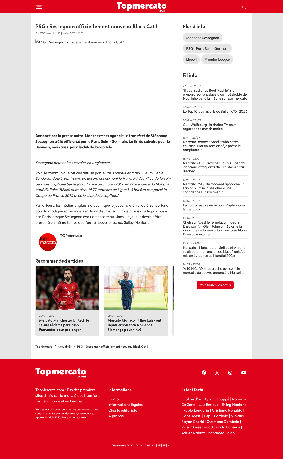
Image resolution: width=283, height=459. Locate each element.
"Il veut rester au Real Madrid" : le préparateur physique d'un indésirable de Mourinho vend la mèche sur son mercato (215, 94)
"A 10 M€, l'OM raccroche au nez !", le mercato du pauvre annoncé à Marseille (214, 270)
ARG (147, 445)
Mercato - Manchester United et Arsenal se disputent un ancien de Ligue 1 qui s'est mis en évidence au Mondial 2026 (215, 251)
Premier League (217, 59)
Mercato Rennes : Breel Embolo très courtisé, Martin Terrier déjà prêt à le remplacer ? (212, 146)
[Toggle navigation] (38, 6)
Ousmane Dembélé (223, 421)
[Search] (244, 7)
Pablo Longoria (196, 410)
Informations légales (125, 404)
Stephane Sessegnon (202, 37)
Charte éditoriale (122, 410)
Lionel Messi (191, 415)
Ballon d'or (192, 399)
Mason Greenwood (197, 427)
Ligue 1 (191, 59)
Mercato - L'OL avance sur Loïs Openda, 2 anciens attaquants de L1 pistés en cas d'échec (214, 167)
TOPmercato (71, 235)
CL (153, 445)
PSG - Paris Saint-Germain (207, 48)
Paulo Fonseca (228, 427)
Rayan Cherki (192, 421)
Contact (115, 399)
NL (169, 445)
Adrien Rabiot (193, 432)
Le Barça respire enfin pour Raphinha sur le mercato (214, 207)
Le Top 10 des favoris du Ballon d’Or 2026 (215, 111)
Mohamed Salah (221, 432)
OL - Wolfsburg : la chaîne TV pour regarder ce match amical (209, 127)
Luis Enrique (209, 404)
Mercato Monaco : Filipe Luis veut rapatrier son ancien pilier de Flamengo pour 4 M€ (134, 325)
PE (159, 445)
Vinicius (237, 415)
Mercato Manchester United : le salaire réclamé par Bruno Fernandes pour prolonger (64, 325)
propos (117, 415)
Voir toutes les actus (215, 285)
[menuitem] (244, 7)
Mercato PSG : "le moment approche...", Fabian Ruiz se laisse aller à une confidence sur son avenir (214, 188)
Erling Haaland (234, 404)
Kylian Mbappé (216, 399)
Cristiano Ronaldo (227, 410)
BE (164, 445)
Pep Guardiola (216, 415)
